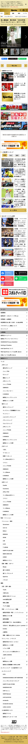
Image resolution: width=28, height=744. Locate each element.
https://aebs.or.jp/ (5, 732)
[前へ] (26, 37)
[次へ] (2, 37)
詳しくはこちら (14, 6)
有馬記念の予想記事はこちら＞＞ (8, 45)
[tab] (4, 155)
